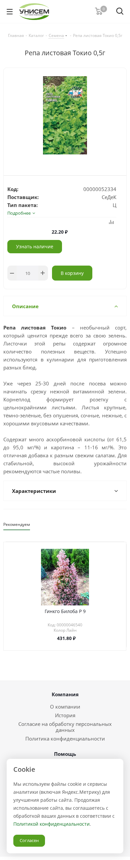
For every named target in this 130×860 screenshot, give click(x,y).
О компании (65, 706)
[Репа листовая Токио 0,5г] (65, 116)
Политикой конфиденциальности (51, 824)
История (65, 715)
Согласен (29, 840)
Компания (65, 694)
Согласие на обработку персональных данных (65, 727)
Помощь (65, 754)
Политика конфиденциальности (65, 738)
